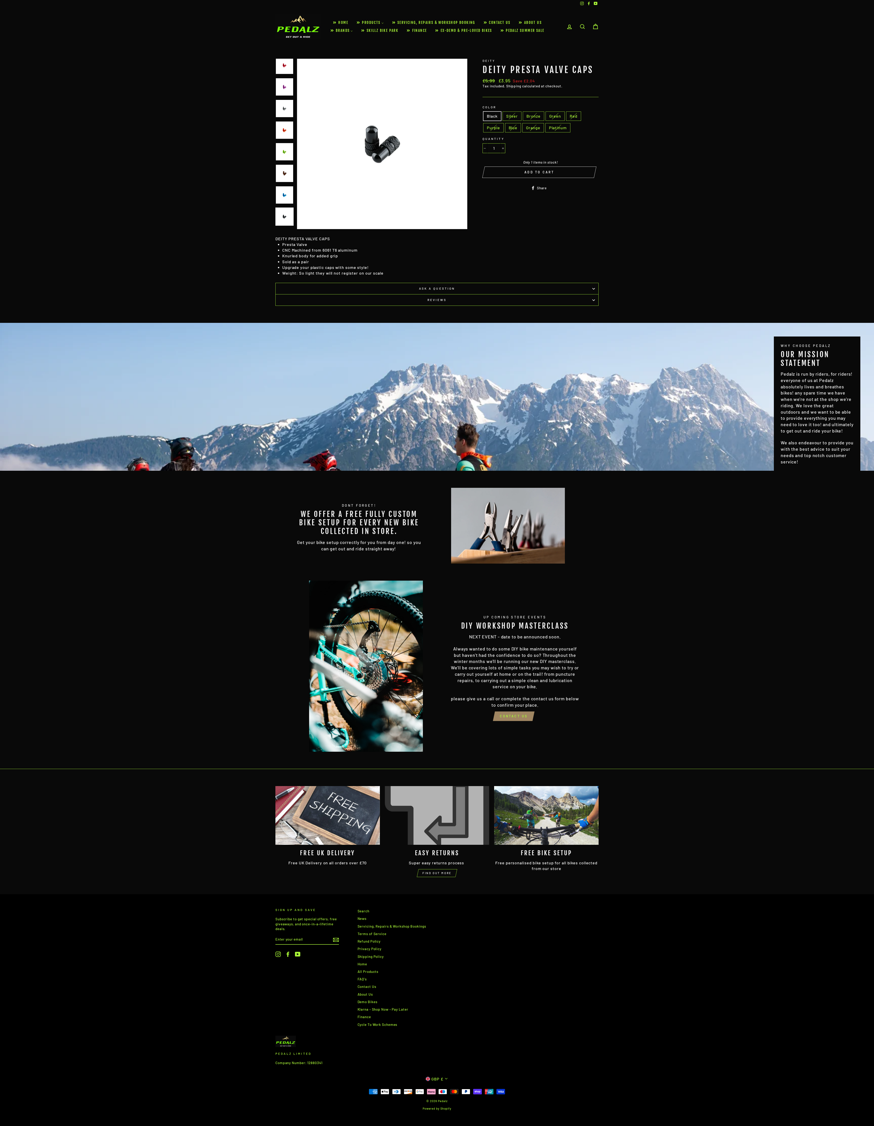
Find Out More (437, 873)
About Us (365, 994)
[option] (382, 144)
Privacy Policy (370, 949)
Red (573, 116)
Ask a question (437, 288)
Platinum (558, 127)
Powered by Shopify (437, 1108)
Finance (364, 1017)
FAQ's (362, 979)
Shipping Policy (371, 956)
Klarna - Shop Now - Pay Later (383, 1009)
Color (489, 107)
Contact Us (514, 716)
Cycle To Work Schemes (377, 1024)
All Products (368, 971)
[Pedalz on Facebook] (288, 954)
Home (362, 964)
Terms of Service (372, 934)
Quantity (493, 139)
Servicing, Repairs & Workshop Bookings (392, 926)
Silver (512, 116)
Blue (513, 127)
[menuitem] (340, 23)
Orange (533, 127)
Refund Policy (369, 941)
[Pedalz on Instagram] (278, 954)
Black (492, 116)
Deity (489, 61)
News (362, 918)
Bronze (533, 116)
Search (363, 911)
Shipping (513, 86)
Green (555, 116)
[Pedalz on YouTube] (297, 954)
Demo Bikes (367, 1002)
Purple (493, 127)
